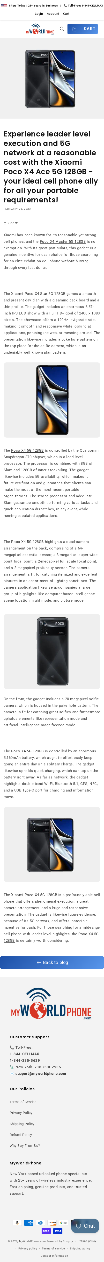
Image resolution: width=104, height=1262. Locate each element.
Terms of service (53, 1248)
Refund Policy (21, 1135)
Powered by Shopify (60, 1241)
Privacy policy (27, 1248)
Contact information (54, 1255)
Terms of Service (23, 1102)
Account (53, 13)
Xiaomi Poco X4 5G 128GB (34, 895)
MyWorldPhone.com (32, 1241)
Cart (66, 13)
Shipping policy (80, 1248)
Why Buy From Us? (25, 1146)
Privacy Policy (21, 1113)
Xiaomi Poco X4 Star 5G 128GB (38, 294)
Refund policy (87, 1241)
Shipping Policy (22, 1124)
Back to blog (55, 962)
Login (39, 13)
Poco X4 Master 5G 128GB (63, 241)
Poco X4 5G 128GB (27, 450)
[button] (9, 29)
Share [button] (13, 223)
